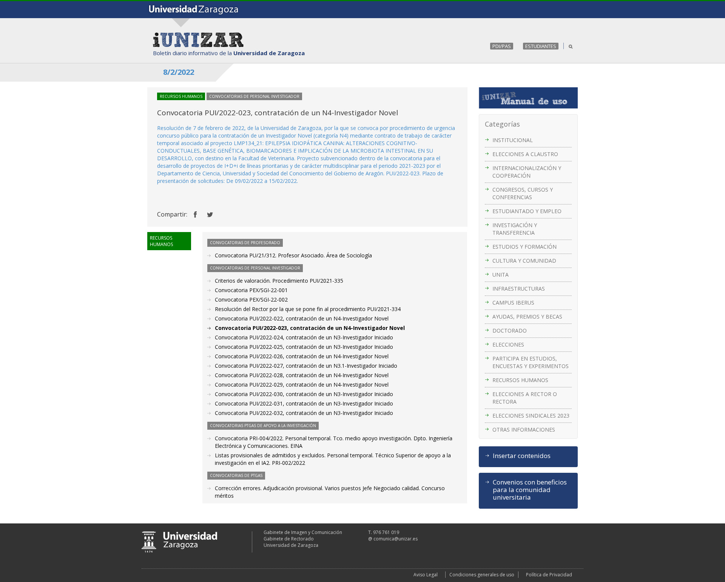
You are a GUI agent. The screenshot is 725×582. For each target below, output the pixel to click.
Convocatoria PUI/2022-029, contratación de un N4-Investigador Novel (302, 384)
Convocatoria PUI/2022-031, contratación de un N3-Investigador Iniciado (304, 403)
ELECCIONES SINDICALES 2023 (530, 415)
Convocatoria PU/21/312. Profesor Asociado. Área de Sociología (293, 255)
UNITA (500, 274)
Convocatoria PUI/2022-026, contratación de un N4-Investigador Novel (302, 356)
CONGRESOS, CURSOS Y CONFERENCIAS (522, 193)
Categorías (502, 123)
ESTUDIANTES (540, 46)
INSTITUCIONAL (512, 140)
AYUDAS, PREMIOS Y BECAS (527, 316)
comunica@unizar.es (395, 539)
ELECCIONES (508, 344)
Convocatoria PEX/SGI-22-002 (251, 299)
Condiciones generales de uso (481, 574)
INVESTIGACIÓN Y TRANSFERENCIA (514, 228)
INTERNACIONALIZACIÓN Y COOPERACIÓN (526, 171)
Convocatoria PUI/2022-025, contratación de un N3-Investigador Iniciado (304, 346)
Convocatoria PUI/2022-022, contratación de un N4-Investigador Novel (302, 318)
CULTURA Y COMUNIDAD (524, 260)
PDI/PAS (501, 46)
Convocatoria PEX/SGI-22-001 (251, 290)
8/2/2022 (178, 72)
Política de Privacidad (549, 574)
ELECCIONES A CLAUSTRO (525, 154)
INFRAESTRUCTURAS (518, 288)
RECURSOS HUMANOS (520, 380)
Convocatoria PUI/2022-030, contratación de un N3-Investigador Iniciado (304, 394)
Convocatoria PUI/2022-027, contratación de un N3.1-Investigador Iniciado (306, 365)
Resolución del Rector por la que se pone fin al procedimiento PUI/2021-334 (308, 309)
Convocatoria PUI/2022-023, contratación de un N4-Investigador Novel (310, 327)
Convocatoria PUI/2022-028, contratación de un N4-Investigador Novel (302, 375)
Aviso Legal (425, 574)
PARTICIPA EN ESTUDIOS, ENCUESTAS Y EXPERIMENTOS (530, 362)
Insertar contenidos (522, 456)
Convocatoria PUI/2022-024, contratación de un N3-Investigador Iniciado (304, 337)
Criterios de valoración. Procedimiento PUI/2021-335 (279, 280)
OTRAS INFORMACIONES (523, 429)
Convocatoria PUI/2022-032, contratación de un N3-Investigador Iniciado (304, 412)
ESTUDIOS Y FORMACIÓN (524, 246)
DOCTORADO (509, 330)
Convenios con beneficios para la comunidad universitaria (530, 489)
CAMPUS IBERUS (513, 302)
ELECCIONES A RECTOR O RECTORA (524, 397)
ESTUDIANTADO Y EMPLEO (526, 211)
